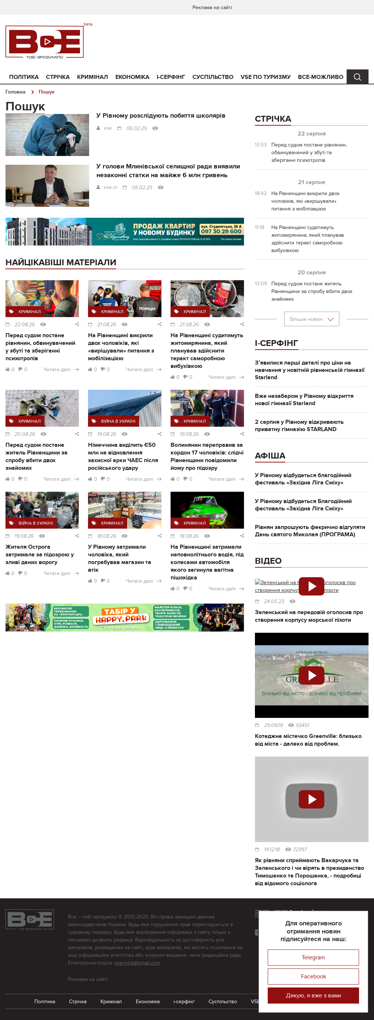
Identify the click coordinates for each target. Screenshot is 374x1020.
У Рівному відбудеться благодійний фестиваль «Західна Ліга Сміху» (303, 479)
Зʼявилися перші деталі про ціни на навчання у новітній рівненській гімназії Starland (310, 370)
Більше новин (307, 319)
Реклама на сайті (212, 7)
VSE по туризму (266, 77)
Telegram (313, 957)
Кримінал (92, 77)
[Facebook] (258, 932)
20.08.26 (25, 434)
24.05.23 (274, 602)
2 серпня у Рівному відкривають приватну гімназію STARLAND (299, 425)
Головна (15, 92)
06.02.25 (136, 129)
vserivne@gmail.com (137, 963)
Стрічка (58, 77)
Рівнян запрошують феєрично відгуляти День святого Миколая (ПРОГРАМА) (310, 531)
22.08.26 (25, 325)
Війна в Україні (118, 421)
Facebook (313, 976)
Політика (24, 77)
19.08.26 (106, 434)
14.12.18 (272, 850)
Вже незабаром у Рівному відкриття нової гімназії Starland (304, 399)
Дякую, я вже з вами (313, 995)
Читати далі (56, 369)
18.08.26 (106, 536)
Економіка (132, 77)
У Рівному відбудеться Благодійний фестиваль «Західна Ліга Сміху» (303, 505)
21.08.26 (106, 325)
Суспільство (212, 77)
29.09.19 (273, 725)
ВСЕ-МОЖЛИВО (320, 77)
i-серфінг (171, 77)
